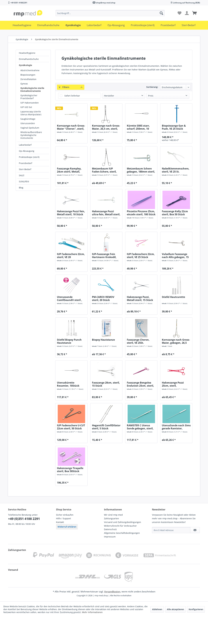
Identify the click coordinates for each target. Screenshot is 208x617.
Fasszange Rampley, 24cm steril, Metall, (69, 170)
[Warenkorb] (194, 13)
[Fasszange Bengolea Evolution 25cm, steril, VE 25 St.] (141, 371)
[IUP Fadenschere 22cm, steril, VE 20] (71, 242)
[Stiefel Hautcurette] (176, 285)
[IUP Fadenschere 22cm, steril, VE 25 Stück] (141, 242)
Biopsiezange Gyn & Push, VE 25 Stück (174, 127)
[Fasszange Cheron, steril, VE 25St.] (141, 328)
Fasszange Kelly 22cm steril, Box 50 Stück (175, 213)
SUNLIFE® (24, 181)
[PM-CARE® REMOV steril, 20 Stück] (106, 285)
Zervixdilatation (28, 79)
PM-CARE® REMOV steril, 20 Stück (103, 298)
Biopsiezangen (27, 74)
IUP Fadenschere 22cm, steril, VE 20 (71, 256)
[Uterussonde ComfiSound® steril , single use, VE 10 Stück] (71, 285)
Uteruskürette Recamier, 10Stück (68, 384)
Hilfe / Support (63, 518)
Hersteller (109, 95)
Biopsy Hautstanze (103, 339)
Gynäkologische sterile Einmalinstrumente (32, 89)
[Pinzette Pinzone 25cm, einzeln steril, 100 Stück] (141, 200)
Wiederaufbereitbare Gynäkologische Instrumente (31, 135)
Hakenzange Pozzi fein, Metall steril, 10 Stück (71, 213)
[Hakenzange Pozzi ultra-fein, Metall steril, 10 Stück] (106, 200)
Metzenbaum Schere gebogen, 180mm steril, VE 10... (141, 170)
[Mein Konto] (187, 13)
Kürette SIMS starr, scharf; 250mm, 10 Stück (138, 127)
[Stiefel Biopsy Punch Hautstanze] (71, 328)
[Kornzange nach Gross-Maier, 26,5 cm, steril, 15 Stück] (106, 114)
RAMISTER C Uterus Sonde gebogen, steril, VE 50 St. (140, 427)
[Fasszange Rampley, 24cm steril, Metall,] (71, 157)
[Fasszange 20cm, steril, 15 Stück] (106, 371)
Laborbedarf (25, 144)
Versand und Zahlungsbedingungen (122, 522)
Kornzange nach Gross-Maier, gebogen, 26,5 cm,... (176, 341)
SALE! (21, 175)
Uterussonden (27, 123)
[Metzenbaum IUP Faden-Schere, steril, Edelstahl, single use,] (106, 157)
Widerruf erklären (67, 526)
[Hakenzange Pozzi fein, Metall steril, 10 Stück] (71, 200)
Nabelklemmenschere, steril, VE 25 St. (175, 170)
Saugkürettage (27, 118)
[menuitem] (110, 13)
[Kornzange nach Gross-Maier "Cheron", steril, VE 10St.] (71, 114)
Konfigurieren (196, 609)
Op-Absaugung (26, 150)
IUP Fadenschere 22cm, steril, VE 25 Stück (141, 256)
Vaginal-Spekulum (29, 127)
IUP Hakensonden (29, 102)
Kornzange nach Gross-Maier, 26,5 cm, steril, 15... (106, 127)
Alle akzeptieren (175, 609)
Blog (21, 187)
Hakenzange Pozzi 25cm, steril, (173, 384)
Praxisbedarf (25, 163)
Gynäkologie (25, 65)
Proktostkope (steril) (29, 157)
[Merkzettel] (179, 13)
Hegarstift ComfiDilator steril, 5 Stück (106, 427)
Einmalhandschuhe (29, 59)
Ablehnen (157, 609)
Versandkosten (112, 591)
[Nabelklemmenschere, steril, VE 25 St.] (176, 157)
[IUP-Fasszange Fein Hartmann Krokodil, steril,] (106, 242)
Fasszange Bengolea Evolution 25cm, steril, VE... (140, 384)
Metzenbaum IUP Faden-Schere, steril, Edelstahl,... (104, 170)
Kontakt (60, 522)
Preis (150, 95)
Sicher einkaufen (64, 514)
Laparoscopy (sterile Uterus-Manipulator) (30, 113)
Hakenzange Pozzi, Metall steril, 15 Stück (140, 298)
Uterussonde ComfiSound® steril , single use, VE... (69, 298)
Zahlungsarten (111, 518)
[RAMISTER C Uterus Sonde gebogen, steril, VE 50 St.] (141, 414)
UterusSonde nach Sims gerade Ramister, (176, 427)
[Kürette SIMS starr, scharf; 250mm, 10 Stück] (141, 114)
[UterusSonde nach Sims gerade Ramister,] (176, 414)
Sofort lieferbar (72, 95)
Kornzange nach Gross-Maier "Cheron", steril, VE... (71, 127)
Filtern (65, 87)
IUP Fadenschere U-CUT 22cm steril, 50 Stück (71, 427)
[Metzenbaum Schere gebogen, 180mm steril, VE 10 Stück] (141, 157)
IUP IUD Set (26, 107)
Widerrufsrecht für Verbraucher (120, 525)
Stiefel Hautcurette (173, 297)
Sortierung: (152, 87)
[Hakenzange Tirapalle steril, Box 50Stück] (71, 457)
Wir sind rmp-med (113, 514)
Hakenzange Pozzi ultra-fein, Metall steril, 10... (106, 213)
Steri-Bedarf (25, 169)
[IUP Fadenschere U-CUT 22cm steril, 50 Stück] (71, 414)
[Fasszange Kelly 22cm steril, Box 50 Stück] (176, 200)
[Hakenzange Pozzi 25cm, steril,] (176, 371)
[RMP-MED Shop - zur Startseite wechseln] (28, 14)
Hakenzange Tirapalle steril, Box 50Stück (70, 470)
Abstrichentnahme (29, 70)
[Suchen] (161, 13)
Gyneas (24, 83)
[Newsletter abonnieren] (195, 530)
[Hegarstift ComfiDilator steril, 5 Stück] (106, 414)
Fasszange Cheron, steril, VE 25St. (138, 341)
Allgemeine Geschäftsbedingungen (122, 532)
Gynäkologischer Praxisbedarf (28, 97)
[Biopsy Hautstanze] (106, 328)
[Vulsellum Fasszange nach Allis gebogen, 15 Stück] (176, 242)
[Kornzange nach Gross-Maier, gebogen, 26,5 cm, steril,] (176, 328)
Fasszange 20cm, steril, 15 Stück (106, 384)
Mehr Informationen (92, 612)
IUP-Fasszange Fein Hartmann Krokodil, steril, (104, 256)
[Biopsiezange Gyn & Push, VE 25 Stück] (176, 114)
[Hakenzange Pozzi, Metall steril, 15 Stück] (141, 285)
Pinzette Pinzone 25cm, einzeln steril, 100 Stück (141, 213)
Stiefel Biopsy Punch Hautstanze (69, 341)
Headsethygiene (27, 52)
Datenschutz (110, 529)
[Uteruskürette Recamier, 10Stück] (71, 371)
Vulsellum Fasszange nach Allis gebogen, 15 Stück (175, 256)
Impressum (110, 536)
